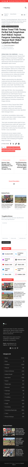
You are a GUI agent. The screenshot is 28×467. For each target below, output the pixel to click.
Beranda (3, 19)
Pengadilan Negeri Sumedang (13, 147)
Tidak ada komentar (8, 47)
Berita (3, 26)
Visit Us (6, 15)
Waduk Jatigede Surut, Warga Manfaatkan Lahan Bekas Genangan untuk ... (20, 206)
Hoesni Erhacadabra (9, 45)
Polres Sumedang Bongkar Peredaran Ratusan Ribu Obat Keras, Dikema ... (7, 206)
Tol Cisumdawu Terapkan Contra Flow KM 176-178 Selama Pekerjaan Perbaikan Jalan (19, 452)
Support (6, 14)
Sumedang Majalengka (11, 19)
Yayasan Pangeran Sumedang (8, 151)
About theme (13, 14)
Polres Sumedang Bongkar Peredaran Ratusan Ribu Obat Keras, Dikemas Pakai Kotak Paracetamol (20, 431)
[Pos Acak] (22, 14)
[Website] (14, 184)
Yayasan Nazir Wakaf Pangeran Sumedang (11, 149)
